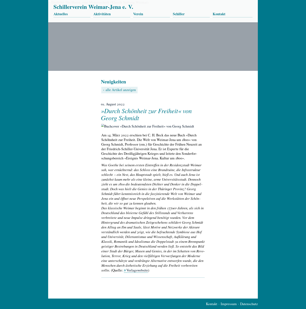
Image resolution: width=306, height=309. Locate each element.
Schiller (179, 14)
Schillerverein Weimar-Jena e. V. (93, 7)
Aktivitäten (102, 14)
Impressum (229, 303)
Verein (138, 14)
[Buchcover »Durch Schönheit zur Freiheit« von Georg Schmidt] (153, 126)
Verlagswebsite (137, 270)
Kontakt (219, 14)
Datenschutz (249, 303)
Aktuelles (60, 14)
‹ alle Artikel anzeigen (119, 89)
